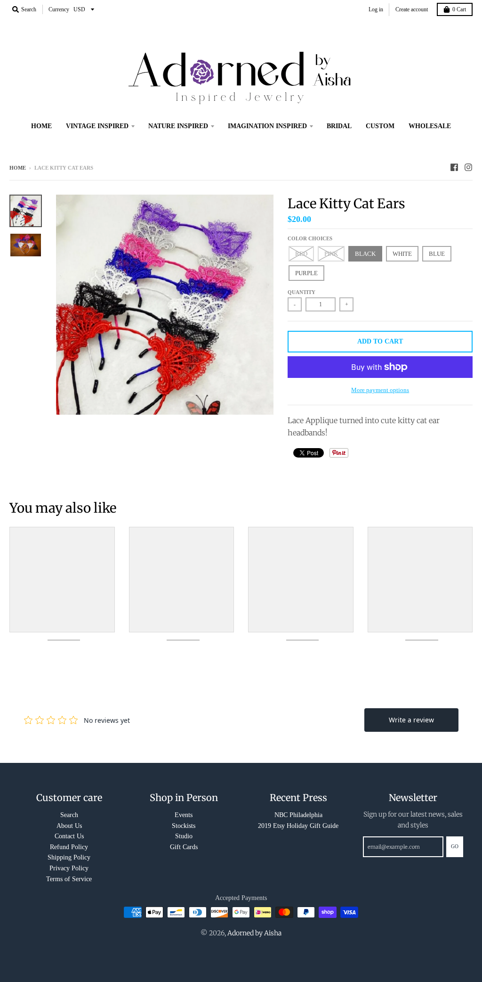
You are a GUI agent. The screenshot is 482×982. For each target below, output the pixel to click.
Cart (459, 9)
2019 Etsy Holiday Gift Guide (298, 825)
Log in (376, 9)
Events (184, 814)
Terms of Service (69, 879)
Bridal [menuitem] (339, 126)
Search (69, 814)
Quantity (301, 292)
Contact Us (69, 836)
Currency (58, 9)
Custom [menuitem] (380, 126)
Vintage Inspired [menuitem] (97, 126)
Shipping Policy (69, 857)
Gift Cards (184, 847)
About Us (69, 825)
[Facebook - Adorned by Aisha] (454, 167)
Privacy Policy (68, 868)
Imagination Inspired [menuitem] (267, 126)
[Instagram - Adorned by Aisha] (468, 167)
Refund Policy (69, 847)
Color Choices (310, 238)
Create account (411, 9)
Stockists (183, 825)
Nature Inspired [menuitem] (178, 126)
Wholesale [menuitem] (430, 126)
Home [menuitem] (41, 126)
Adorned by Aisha (254, 933)
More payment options (380, 389)
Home (17, 168)
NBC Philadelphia (298, 814)
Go (454, 846)
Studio (184, 836)
